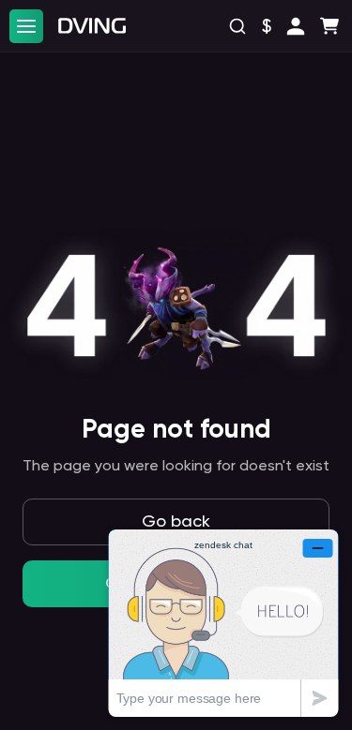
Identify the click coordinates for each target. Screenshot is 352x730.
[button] (295, 26)
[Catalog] (26, 26)
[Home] (92, 26)
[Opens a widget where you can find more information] (223, 622)
